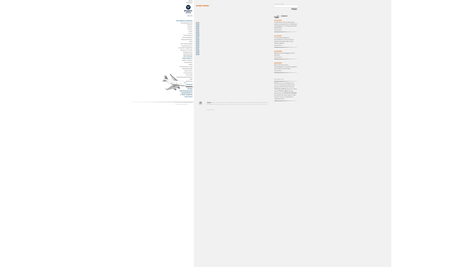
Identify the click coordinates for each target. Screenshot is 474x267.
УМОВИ (189, 89)
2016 (197, 39)
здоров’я (290, 95)
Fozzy (190, 33)
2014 (197, 43)
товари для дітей (279, 98)
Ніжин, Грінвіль (187, 60)
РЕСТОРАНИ (187, 56)
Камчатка (289, 89)
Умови (209, 102)
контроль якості (279, 97)
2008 (197, 54)
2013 (197, 45)
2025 (197, 23)
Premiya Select (287, 85)
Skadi (190, 64)
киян (294, 95)
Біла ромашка (187, 37)
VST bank (189, 75)
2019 (197, 34)
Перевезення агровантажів (187, 53)
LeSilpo (189, 27)
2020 (197, 32)
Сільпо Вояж (188, 73)
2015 (197, 41)
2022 (197, 28)
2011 (197, 49)
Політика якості (187, 46)
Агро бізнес (188, 71)
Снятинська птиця (186, 66)
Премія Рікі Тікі (278, 93)
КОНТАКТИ (188, 97)
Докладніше (277, 29)
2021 (197, 30)
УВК (191, 79)
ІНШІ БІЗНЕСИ (187, 58)
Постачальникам (186, 44)
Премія (291, 91)
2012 (197, 47)
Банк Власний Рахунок (184, 77)
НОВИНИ (189, 87)
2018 (197, 36)
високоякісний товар (280, 95)
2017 (197, 37)
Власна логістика (186, 50)
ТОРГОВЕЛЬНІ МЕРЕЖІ (184, 21)
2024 (197, 24)
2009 (197, 52)
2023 (197, 26)
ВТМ (190, 42)
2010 (197, 50)
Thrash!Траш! (187, 35)
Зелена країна (280, 89)
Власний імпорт (186, 39)
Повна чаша (283, 91)
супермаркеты (288, 97)
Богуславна (188, 62)
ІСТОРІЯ (189, 85)
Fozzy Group (278, 85)
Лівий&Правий (187, 69)
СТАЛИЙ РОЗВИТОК (185, 48)
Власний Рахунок (288, 87)
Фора (190, 31)
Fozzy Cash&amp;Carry (287, 83)
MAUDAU (189, 81)
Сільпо (190, 29)
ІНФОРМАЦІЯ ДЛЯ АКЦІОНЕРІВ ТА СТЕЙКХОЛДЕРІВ (185, 93)
